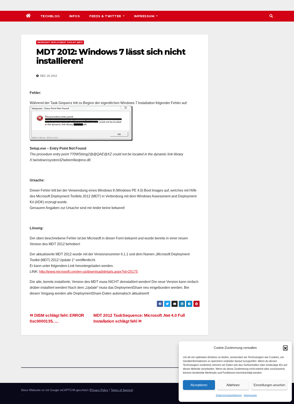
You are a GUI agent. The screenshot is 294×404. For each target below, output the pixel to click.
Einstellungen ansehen (269, 385)
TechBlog (50, 16)
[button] (285, 348)
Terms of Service (121, 390)
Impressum (250, 395)
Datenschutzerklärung (229, 395)
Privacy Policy (99, 390)
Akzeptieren (198, 385)
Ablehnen (233, 385)
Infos (74, 16)
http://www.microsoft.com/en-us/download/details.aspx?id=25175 (88, 271)
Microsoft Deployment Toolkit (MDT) (60, 42)
